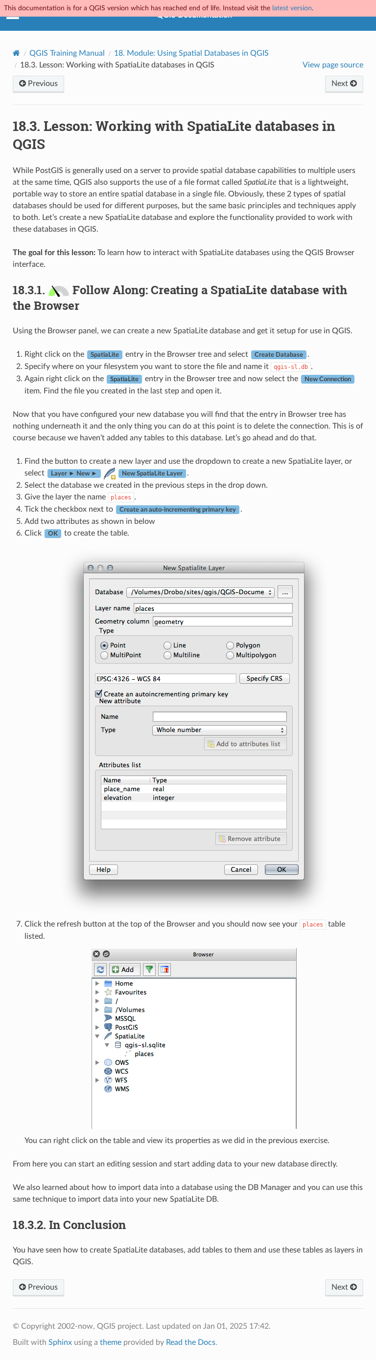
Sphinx (60, 1342)
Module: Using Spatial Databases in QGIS (191, 53)
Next (340, 83)
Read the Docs (190, 1342)
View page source (333, 65)
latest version (292, 8)
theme (110, 1342)
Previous (42, 83)
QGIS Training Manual (67, 53)
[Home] (16, 53)
